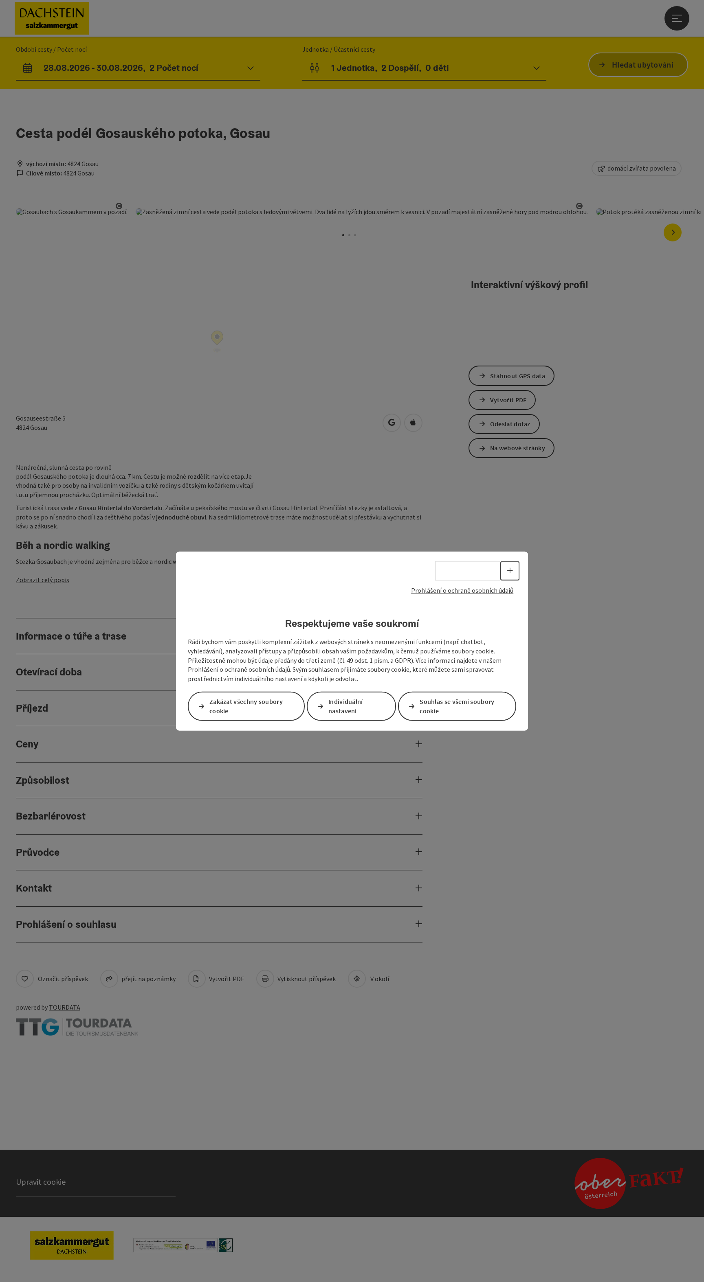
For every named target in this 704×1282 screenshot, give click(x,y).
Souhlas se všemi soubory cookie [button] (457, 706)
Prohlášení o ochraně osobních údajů (462, 590)
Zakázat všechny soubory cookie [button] (246, 706)
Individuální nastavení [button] (345, 706)
